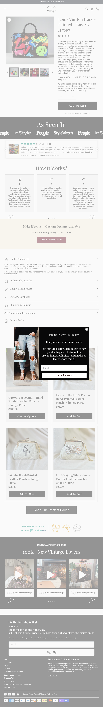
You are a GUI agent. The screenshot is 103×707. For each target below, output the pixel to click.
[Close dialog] (87, 329)
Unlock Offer (64, 375)
